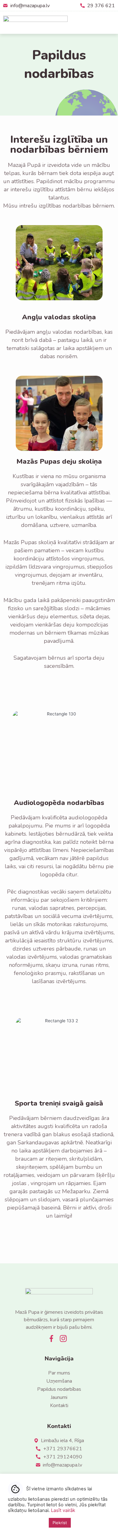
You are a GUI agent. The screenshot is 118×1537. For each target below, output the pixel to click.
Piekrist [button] (60, 1522)
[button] (110, 23)
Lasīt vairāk (63, 1510)
